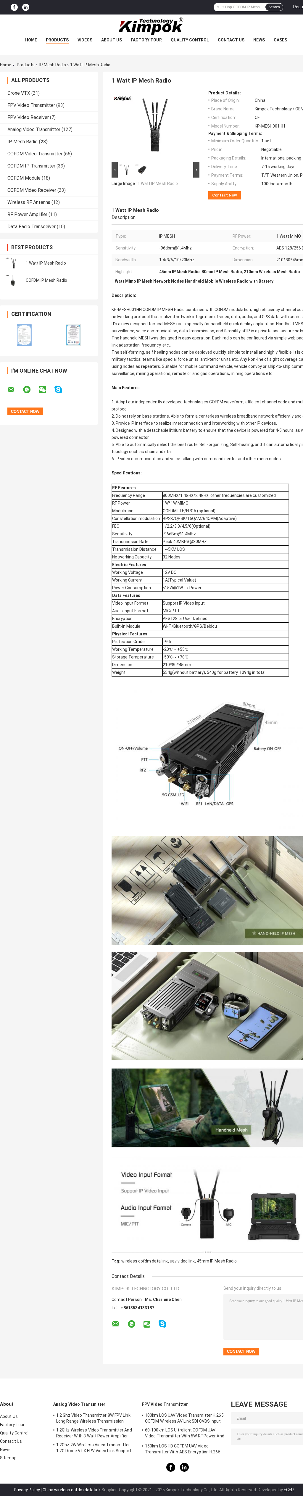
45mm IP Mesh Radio (217, 1261)
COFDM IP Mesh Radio (46, 280)
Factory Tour (146, 40)
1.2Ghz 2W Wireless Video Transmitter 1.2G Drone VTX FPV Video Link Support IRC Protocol (93, 1448)
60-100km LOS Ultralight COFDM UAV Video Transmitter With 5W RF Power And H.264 (184, 1434)
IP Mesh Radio (52, 64)
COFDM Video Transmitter (34, 154)
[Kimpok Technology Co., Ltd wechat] (46, 389)
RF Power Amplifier (27, 214)
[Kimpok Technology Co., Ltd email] (14, 389)
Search (274, 7)
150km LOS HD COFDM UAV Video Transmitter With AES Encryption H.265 (182, 1449)
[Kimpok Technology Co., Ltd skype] (62, 389)
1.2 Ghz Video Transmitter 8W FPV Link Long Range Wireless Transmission (93, 1418)
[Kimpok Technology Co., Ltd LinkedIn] (25, 7)
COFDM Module (24, 178)
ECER (289, 1489)
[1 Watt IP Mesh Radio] (13, 263)
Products (57, 40)
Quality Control (190, 40)
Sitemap (8, 1457)
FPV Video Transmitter (31, 105)
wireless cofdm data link (144, 1261)
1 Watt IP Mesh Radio (46, 263)
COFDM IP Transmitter (31, 166)
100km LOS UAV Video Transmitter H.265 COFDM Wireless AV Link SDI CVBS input (184, 1418)
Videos (85, 40)
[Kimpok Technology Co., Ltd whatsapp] (30, 389)
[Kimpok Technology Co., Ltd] (151, 26)
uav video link (182, 1261)
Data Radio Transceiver (31, 226)
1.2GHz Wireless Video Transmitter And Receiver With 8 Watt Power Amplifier (94, 1433)
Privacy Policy (27, 1489)
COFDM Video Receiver (31, 190)
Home (31, 40)
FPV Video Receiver (28, 117)
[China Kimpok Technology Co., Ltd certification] (24, 335)
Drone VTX (18, 93)
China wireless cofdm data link (72, 1489)
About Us (111, 40)
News (259, 40)
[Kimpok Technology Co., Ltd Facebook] (14, 7)
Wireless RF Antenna (28, 202)
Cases (280, 40)
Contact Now (224, 195)
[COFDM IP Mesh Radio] (13, 280)
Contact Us (231, 40)
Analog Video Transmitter (33, 129)
